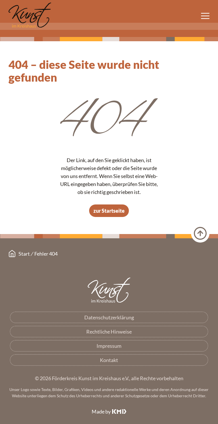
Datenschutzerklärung (109, 317)
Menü (205, 16)
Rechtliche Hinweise (109, 331)
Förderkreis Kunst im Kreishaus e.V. (109, 290)
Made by (101, 411)
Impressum (109, 346)
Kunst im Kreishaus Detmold (30, 15)
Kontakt (109, 360)
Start (24, 254)
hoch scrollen (200, 233)
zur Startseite (109, 211)
